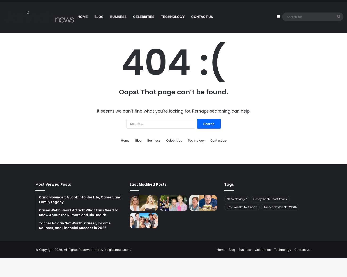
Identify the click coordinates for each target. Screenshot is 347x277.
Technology (173, 17)
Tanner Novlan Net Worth (280, 207)
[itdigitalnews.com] (39, 17)
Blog (99, 17)
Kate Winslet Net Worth (242, 207)
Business (118, 17)
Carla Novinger (237, 199)
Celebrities (143, 17)
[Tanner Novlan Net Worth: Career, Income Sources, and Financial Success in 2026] (144, 221)
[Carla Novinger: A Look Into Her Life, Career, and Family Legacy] (173, 203)
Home (83, 17)
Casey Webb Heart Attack (270, 199)
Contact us (202, 17)
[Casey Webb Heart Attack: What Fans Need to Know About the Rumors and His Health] (203, 203)
